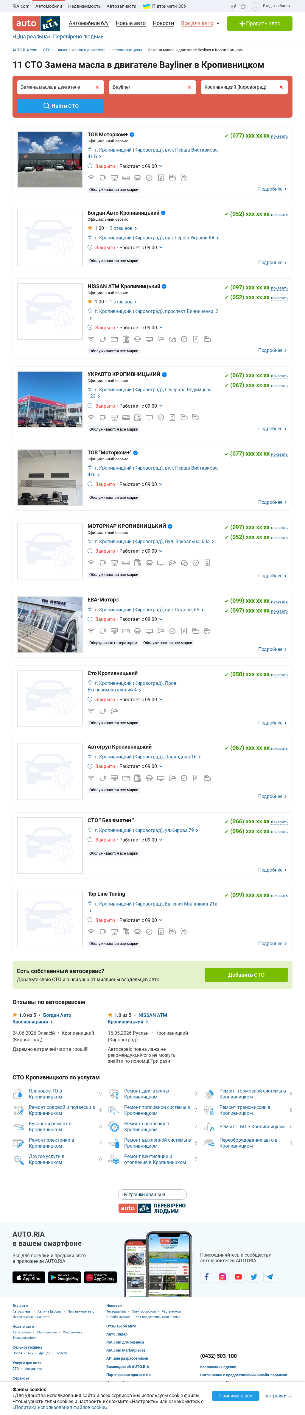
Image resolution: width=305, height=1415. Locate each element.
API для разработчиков (127, 1358)
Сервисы (21, 1378)
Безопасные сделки (218, 1367)
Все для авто (197, 23)
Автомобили (48, 6)
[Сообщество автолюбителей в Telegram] (269, 1277)
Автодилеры (22, 1311)
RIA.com (21, 6)
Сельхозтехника (27, 1347)
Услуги (61, 1353)
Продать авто (262, 23)
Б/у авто (20, 1305)
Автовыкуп (33, 1369)
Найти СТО (65, 106)
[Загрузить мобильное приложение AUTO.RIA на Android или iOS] (158, 1264)
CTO (16, 1369)
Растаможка (171, 1311)
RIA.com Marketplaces (126, 1350)
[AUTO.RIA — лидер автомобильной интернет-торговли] (36, 23)
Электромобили (24, 1338)
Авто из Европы (50, 1311)
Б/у (30, 1353)
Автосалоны (22, 1332)
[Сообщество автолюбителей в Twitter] (254, 1277)
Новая (17, 1353)
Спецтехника (73, 1332)
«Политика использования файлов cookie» (60, 1407)
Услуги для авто (27, 1363)
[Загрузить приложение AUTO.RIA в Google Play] (64, 1277)
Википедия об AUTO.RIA (127, 1366)
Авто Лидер (116, 1334)
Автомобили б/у (89, 23)
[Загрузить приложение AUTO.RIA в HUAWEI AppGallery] (100, 1277)
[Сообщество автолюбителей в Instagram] (222, 1277)
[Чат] (233, 6)
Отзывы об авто (121, 1326)
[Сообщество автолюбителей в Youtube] (238, 1277)
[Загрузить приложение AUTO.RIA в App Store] (29, 1277)
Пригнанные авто (81, 1311)
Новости (163, 23)
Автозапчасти (121, 6)
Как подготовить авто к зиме (158, 1317)
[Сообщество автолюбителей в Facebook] (206, 1277)
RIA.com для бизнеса (125, 1342)
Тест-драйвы (116, 1311)
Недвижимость (84, 6)
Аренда (44, 1353)
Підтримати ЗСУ (169, 6)
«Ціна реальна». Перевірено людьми (58, 36)
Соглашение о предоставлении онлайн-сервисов (243, 1375)
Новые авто (131, 23)
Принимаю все (235, 1396)
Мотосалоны (47, 1332)
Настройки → (277, 1396)
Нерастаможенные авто (31, 1317)
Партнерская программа (128, 1374)
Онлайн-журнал (118, 1317)
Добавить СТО (246, 975)
